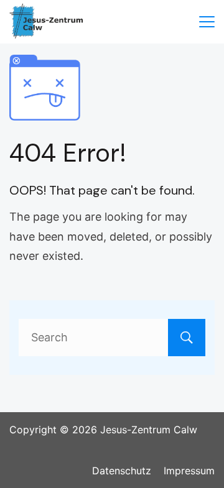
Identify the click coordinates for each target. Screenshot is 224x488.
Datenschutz (121, 470)
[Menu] (207, 21)
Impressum (189, 470)
